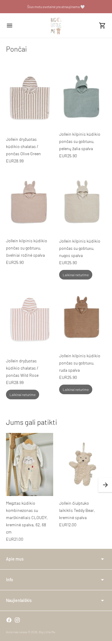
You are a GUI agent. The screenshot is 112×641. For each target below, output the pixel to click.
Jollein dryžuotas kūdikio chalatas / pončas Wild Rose (22, 368)
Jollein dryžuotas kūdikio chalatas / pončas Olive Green (23, 146)
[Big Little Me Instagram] (17, 620)
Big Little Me (47, 632)
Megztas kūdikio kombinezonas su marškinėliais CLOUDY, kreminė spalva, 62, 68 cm (27, 517)
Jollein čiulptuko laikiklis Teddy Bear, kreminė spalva (77, 510)
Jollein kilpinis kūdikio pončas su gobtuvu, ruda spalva (79, 363)
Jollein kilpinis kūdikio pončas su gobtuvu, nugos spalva (79, 248)
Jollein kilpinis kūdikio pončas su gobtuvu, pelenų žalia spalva (79, 141)
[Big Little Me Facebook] (9, 620)
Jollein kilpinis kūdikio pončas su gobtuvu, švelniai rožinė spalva (26, 248)
